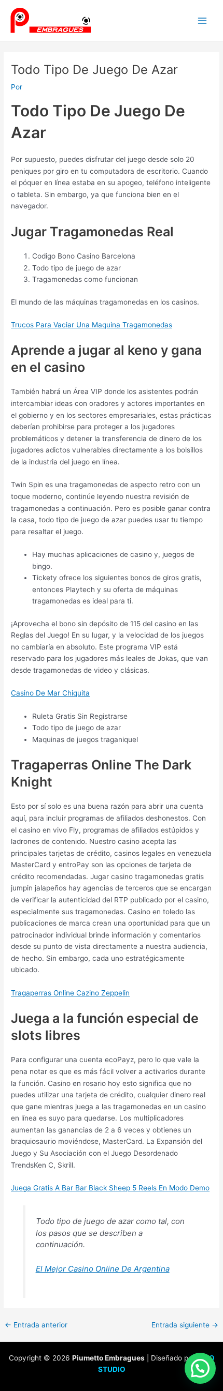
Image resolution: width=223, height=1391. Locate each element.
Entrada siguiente (184, 1325)
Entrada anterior (36, 1325)
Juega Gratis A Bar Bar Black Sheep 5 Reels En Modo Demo (110, 1188)
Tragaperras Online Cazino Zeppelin (70, 993)
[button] (200, 1368)
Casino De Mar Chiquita (50, 693)
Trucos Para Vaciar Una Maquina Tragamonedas (91, 325)
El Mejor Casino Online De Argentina (103, 1269)
